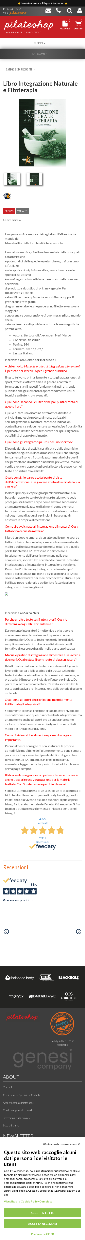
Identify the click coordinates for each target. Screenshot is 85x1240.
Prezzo (9, 210)
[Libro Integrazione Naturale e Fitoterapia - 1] (12, 179)
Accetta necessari (42, 1223)
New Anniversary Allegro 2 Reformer (43, 3)
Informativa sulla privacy (16, 1118)
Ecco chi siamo (11, 1125)
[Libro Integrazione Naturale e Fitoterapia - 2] (34, 179)
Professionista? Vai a (12, 9)
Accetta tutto (43, 1213)
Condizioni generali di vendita (19, 1110)
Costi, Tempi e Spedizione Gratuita (21, 1095)
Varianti (22, 210)
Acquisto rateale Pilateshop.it (18, 1102)
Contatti (7, 1087)
